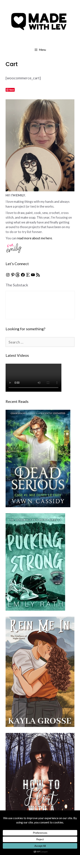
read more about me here (34, 238)
